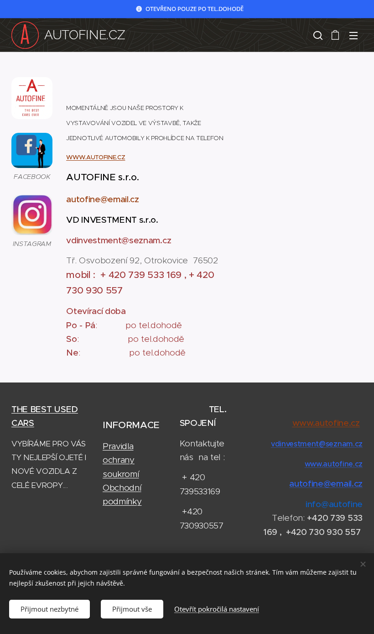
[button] (317, 35)
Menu (353, 35)
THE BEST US (38, 409)
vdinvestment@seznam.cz (317, 443)
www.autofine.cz (334, 463)
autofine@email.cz (326, 483)
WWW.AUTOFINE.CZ (95, 157)
